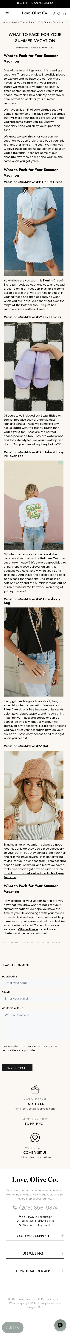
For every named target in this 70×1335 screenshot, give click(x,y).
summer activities (19, 942)
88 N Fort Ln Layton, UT (36, 1225)
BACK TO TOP (35, 1327)
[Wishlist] (53, 14)
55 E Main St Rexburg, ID (36, 1216)
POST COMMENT (17, 1068)
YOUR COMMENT (12, 1008)
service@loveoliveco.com (39, 1108)
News (14, 22)
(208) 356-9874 (38, 1207)
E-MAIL (6, 992)
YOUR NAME (9, 976)
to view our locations (38, 1157)
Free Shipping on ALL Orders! (35, 3)
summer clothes (41, 942)
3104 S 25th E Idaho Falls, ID (36, 1221)
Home (5, 22)
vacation (57, 942)
